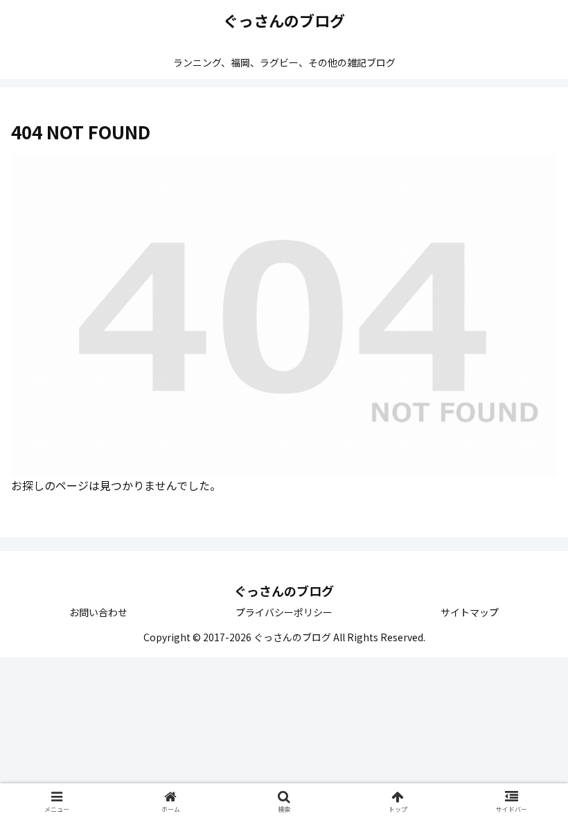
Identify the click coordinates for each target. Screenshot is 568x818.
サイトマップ (470, 612)
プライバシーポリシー (284, 612)
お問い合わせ (98, 612)
